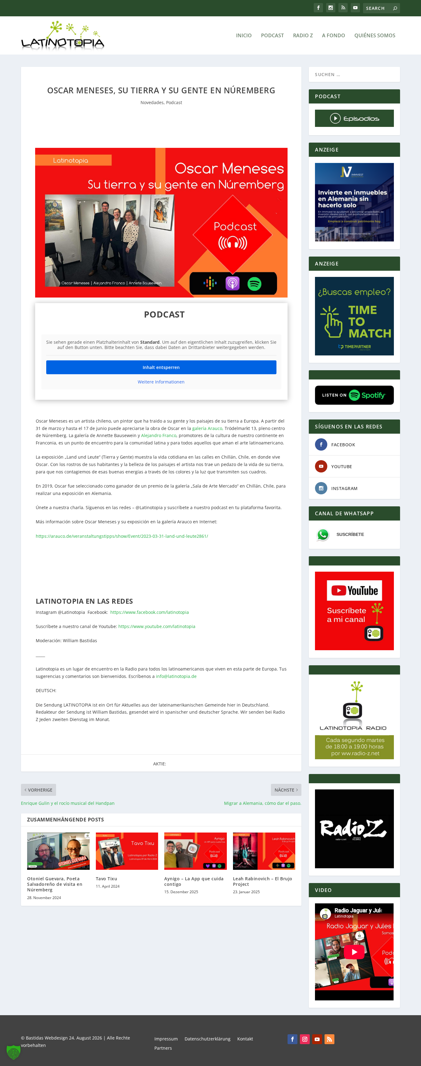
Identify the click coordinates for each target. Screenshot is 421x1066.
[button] (13, 1052)
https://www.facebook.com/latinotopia (149, 612)
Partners (163, 1048)
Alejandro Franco (158, 435)
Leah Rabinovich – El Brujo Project (262, 881)
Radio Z (303, 36)
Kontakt (245, 1039)
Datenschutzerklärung (208, 1039)
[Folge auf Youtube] (317, 1039)
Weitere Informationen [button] (161, 382)
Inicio (244, 36)
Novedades (152, 102)
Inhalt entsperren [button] (161, 367)
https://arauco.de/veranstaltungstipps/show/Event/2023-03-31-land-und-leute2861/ (122, 536)
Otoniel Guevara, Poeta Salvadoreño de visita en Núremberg (54, 884)
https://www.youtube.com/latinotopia (156, 626)
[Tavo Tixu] (127, 851)
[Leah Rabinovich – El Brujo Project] (264, 851)
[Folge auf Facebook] (292, 1039)
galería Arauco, (207, 428)
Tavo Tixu (106, 879)
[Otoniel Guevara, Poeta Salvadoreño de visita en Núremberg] (58, 851)
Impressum (166, 1039)
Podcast (272, 36)
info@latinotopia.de (176, 676)
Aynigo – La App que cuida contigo (194, 881)
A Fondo (333, 36)
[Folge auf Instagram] (305, 1039)
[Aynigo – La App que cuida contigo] (195, 851)
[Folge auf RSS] (329, 1039)
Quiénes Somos (374, 36)
